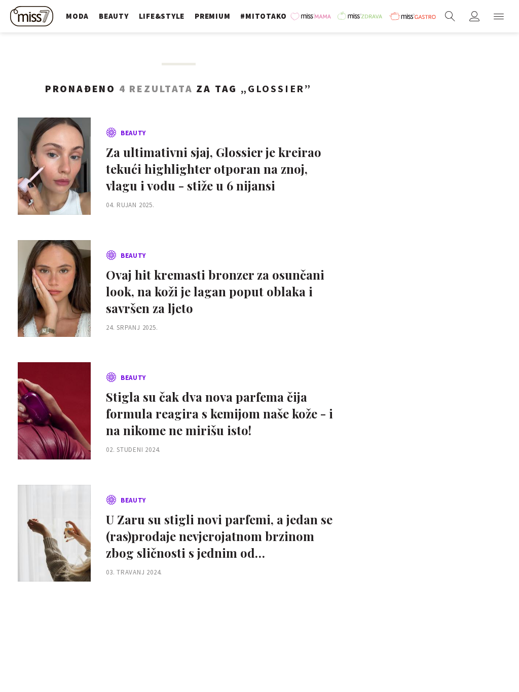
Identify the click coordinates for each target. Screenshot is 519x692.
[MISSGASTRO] (412, 16)
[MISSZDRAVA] (361, 16)
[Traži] (450, 16)
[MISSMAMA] (311, 16)
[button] (499, 16)
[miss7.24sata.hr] (33, 16)
